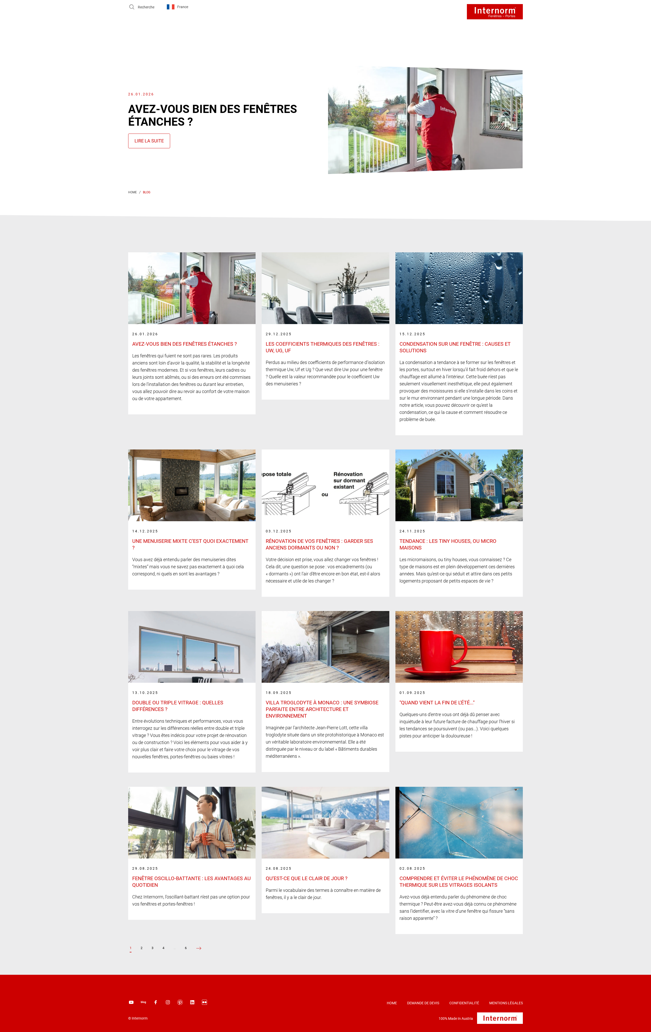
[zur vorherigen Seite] (198, 948)
